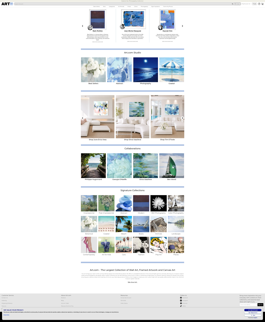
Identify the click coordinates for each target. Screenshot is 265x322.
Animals (158, 234)
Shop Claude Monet (167, 140)
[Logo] (7, 3)
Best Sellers (93, 83)
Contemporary (89, 255)
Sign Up (260, 304)
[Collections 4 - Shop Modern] (141, 203)
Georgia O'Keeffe (119, 179)
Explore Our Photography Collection (132, 1)
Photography (145, 83)
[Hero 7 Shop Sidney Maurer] (97, 25)
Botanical (89, 234)
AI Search (238, 3)
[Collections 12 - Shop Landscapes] (176, 224)
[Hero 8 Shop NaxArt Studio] (132, 25)
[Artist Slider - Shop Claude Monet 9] (167, 116)
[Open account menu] (250, 3)
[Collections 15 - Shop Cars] (124, 245)
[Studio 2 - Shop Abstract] (119, 69)
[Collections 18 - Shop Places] (176, 245)
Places (176, 255)
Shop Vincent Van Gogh (98, 140)
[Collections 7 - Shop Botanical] (89, 224)
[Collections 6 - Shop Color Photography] (176, 203)
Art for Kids (106, 255)
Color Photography (176, 213)
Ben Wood (171, 179)
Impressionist (89, 213)
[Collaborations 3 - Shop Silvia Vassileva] (145, 165)
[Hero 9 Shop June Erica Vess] (167, 25)
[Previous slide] (82, 26)
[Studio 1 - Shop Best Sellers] (93, 69)
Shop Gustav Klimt (132, 140)
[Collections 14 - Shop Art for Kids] (106, 245)
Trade (254, 3)
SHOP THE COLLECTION (97, 41)
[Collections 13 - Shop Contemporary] (89, 245)
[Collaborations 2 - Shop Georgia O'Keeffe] (119, 165)
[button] (132, 1)
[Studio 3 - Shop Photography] (145, 69)
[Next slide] (182, 26)
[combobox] (122, 4)
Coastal (172, 83)
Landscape (176, 234)
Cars (124, 255)
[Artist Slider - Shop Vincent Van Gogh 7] (97, 116)
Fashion (141, 255)
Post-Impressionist (106, 213)
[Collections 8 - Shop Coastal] (106, 224)
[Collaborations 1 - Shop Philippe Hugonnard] (93, 165)
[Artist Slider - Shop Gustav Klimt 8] (132, 116)
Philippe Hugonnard (93, 179)
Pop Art (158, 255)
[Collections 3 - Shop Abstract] (124, 203)
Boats (141, 234)
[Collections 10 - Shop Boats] (141, 224)
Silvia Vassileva (145, 179)
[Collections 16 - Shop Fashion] (141, 245)
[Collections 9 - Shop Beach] (124, 224)
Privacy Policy (6, 314)
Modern (141, 213)
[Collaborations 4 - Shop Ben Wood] (171, 165)
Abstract (119, 83)
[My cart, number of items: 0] (262, 4)
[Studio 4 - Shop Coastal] (171, 69)
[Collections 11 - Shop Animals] (158, 224)
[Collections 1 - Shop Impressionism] (89, 203)
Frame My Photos (168, 6)
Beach (123, 234)
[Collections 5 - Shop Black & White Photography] (158, 203)
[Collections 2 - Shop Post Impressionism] (106, 203)
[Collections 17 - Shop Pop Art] (158, 245)
